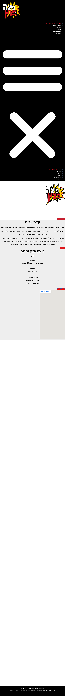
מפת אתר (12, 690)
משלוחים (25, 690)
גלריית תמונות (57, 31)
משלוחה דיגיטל (18, 690)
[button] (32, 102)
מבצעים (59, 29)
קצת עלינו (58, 27)
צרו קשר (58, 34)
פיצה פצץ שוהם (38, 690)
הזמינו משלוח (57, 25)
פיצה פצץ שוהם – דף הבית (53, 23)
